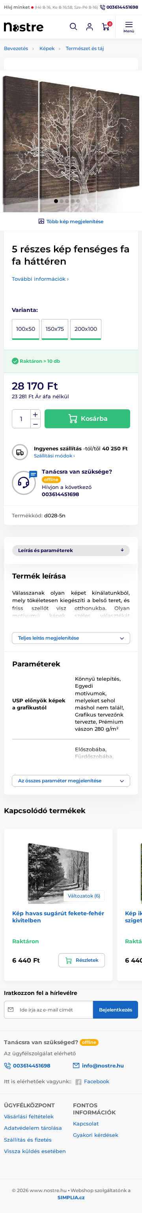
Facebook (96, 1081)
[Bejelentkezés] (89, 27)
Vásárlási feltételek (29, 1116)
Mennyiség (21, 419)
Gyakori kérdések (95, 1135)
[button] (74, 27)
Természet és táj (85, 48)
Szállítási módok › (54, 456)
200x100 (86, 328)
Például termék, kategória (56, 59)
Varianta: (25, 310)
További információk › (40, 279)
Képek (46, 48)
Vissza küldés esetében (35, 1151)
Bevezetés (16, 48)
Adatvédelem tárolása (33, 1128)
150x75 (55, 328)
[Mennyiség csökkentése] (35, 424)
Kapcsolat (86, 1123)
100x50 (25, 328)
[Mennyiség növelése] (35, 414)
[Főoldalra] (23, 26)
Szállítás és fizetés (28, 1139)
